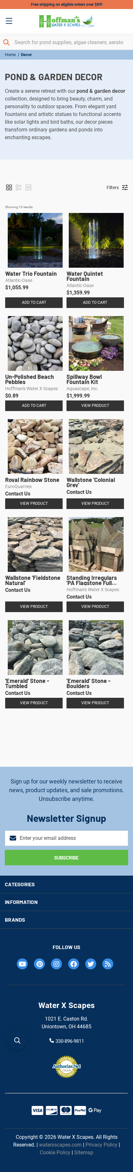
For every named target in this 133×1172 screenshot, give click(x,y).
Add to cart (34, 302)
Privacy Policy (102, 1145)
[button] (9, 187)
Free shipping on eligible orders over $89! (66, 4)
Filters (113, 187)
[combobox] (66, 42)
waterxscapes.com (60, 1145)
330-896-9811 (70, 1041)
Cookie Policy (55, 1152)
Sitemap (83, 1152)
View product (95, 405)
